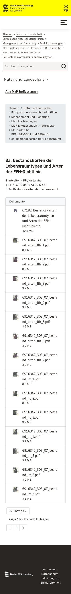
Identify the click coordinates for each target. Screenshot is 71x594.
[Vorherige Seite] (10, 527)
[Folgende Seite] (23, 527)
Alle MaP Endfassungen (21, 91)
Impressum (49, 569)
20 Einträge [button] (19, 511)
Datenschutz (49, 574)
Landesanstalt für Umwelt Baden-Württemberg (24, 8)
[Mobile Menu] (64, 22)
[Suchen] (64, 66)
